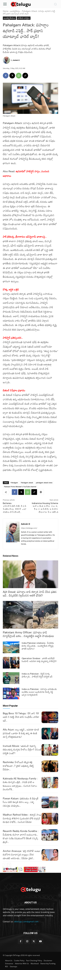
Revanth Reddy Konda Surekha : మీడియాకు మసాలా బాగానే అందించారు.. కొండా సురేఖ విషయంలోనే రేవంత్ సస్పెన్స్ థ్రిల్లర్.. (20, 836)
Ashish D (16, 60)
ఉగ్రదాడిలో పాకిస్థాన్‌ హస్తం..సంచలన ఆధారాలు (26, 173)
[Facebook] (6, 75)
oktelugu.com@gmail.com (26, 921)
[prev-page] (4, 865)
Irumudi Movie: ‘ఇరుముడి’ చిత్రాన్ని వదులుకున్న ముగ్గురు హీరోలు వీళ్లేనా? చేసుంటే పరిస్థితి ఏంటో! (22, 750)
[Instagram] (27, 941)
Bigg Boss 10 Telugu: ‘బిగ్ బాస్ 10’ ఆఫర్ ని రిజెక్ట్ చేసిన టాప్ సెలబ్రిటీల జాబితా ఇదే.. (21, 717)
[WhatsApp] (19, 75)
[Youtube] (40, 941)
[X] (12, 75)
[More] (41, 492)
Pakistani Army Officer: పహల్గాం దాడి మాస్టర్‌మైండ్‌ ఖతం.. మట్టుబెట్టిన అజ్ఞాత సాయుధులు (28, 634)
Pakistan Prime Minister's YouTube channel (20, 486)
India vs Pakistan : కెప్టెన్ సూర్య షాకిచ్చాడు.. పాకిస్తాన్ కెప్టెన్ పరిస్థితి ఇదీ (37, 675)
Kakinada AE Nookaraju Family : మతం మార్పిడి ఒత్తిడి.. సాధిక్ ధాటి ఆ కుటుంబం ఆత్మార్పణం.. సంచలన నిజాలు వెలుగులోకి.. (20, 784)
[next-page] (9, 865)
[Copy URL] (25, 75)
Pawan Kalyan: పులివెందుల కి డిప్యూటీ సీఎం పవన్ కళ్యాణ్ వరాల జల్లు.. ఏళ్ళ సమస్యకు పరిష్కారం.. (20, 802)
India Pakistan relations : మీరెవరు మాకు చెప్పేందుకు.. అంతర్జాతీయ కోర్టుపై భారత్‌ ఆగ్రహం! (38, 646)
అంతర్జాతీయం (15, 11)
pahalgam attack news (44, 483)
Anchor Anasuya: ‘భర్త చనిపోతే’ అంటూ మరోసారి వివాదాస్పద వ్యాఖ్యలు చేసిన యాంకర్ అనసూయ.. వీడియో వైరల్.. (22, 855)
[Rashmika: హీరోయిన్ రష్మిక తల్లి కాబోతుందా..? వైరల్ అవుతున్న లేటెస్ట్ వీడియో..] (50, 766)
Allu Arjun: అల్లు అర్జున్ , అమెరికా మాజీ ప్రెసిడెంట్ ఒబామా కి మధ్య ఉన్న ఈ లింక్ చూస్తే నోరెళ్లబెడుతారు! (21, 733)
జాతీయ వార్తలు (24, 18)
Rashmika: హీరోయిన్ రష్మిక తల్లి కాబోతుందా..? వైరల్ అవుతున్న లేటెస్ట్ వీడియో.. (18, 766)
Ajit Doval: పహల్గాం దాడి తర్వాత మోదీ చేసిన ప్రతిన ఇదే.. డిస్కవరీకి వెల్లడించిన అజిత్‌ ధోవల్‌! (30, 593)
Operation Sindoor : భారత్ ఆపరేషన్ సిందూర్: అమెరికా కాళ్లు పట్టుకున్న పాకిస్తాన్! (39, 659)
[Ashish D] (7, 60)
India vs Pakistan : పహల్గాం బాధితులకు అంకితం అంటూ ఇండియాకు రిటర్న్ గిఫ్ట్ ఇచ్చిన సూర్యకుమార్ (39, 692)
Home (5, 11)
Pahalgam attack (27, 483)
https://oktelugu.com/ (29, 528)
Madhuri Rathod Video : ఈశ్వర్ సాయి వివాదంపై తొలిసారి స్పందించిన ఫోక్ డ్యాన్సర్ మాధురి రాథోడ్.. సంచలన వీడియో (22, 818)
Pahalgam (14, 483)
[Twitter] (33, 941)
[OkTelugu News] (20, 4)
